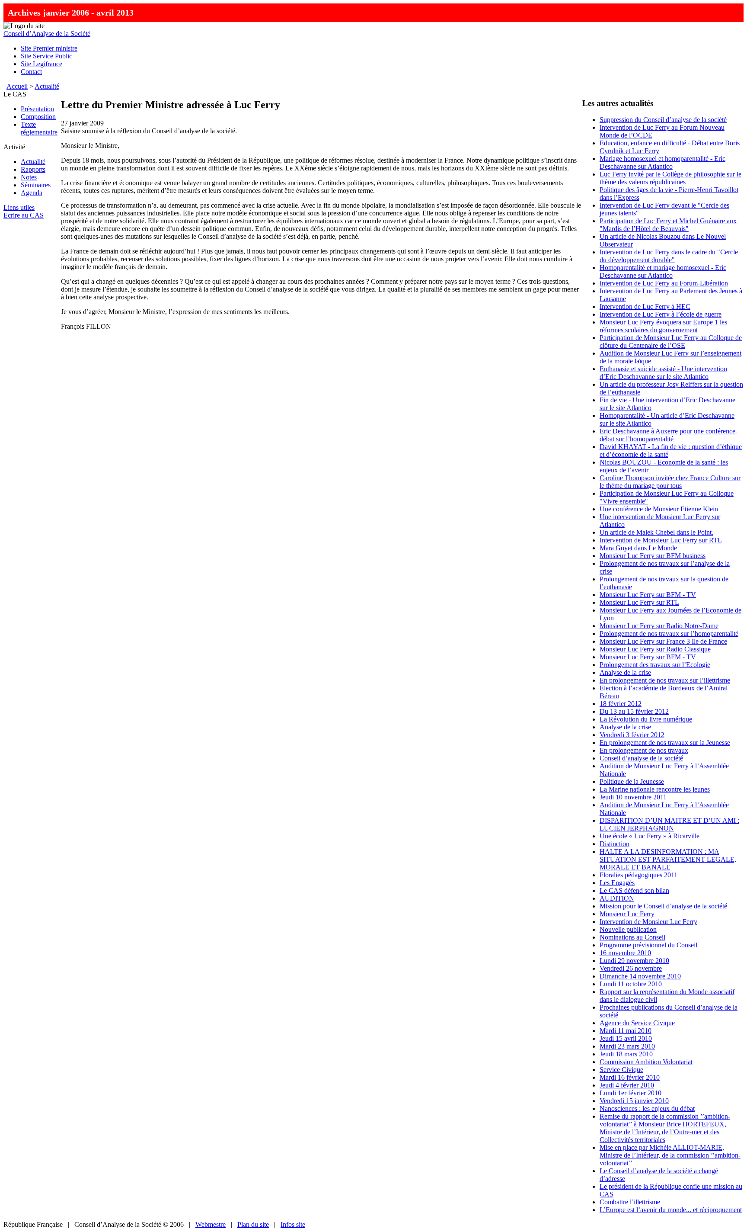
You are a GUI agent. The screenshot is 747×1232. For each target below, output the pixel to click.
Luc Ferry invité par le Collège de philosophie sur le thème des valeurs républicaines (670, 178)
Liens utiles (19, 207)
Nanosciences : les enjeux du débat (647, 1108)
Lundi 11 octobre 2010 (631, 984)
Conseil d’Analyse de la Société (46, 33)
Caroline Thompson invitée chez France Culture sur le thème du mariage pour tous (670, 481)
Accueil (17, 86)
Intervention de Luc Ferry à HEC (645, 306)
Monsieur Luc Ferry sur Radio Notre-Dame (659, 625)
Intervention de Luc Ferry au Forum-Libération (664, 283)
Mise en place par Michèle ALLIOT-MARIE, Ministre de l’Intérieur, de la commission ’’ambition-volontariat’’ (670, 1155)
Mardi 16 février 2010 (630, 1077)
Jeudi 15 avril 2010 (626, 1038)
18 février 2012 (621, 703)
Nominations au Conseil (632, 937)
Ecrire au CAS (23, 215)
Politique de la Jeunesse (632, 781)
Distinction (614, 843)
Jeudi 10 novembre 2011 (633, 797)
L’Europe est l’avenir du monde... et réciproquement (671, 1209)
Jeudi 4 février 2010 (627, 1085)
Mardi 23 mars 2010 (627, 1046)
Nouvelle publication (628, 929)
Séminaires (36, 185)
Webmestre (210, 1224)
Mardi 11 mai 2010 (625, 1030)
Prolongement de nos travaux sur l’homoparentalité (669, 633)
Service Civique (621, 1069)
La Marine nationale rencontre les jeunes (655, 789)
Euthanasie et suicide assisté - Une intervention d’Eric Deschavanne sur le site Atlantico (663, 372)
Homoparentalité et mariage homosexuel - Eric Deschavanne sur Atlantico (663, 271)
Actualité (47, 86)
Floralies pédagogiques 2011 (638, 875)
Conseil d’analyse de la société (641, 758)
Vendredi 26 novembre (631, 968)
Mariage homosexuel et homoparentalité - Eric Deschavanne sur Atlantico (662, 162)
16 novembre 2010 (625, 952)
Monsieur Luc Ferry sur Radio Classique (655, 649)
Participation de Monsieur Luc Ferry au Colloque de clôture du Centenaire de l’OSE (671, 341)
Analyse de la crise (625, 672)
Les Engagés (617, 882)
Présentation (37, 108)
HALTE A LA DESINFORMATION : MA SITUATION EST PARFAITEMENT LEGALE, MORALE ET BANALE (668, 859)
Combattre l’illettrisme (630, 1202)
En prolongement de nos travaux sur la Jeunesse (665, 742)
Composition (38, 116)
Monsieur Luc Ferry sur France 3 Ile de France (663, 641)
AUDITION (617, 898)
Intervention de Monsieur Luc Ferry (648, 921)
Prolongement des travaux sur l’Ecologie (655, 664)
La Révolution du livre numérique (646, 719)
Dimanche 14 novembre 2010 (640, 976)
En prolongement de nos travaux (644, 750)
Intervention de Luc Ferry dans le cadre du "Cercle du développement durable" (669, 255)
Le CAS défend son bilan (634, 890)
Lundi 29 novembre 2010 (634, 960)
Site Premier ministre (49, 48)
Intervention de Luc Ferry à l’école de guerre (660, 314)
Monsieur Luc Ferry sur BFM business (653, 555)
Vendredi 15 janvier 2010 (634, 1100)
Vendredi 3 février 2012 (632, 734)
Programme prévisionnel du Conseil (648, 945)
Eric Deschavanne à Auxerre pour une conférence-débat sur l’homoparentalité (668, 435)
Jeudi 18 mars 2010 (626, 1054)
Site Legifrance (41, 63)
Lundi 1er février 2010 (630, 1093)
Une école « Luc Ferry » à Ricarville (649, 836)
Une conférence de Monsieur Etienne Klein (659, 509)
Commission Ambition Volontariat (646, 1061)
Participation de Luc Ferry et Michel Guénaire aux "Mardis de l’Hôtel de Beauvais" (668, 224)
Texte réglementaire (39, 128)
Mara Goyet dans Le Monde (638, 548)
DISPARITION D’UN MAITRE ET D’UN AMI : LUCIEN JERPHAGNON (669, 824)
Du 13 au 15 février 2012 (634, 711)
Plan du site (253, 1224)
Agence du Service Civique (637, 1023)
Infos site (293, 1224)
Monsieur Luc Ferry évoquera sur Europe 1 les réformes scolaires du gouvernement (663, 326)
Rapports (33, 169)
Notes (29, 177)
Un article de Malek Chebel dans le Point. (656, 532)
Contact (31, 71)
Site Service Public (46, 56)
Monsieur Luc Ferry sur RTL (639, 602)
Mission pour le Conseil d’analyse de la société (663, 906)
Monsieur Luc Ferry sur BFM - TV (648, 594)
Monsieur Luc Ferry (627, 914)
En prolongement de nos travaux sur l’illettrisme (665, 680)
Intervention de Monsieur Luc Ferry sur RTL (661, 540)
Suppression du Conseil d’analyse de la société (663, 119)
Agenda (31, 192)
